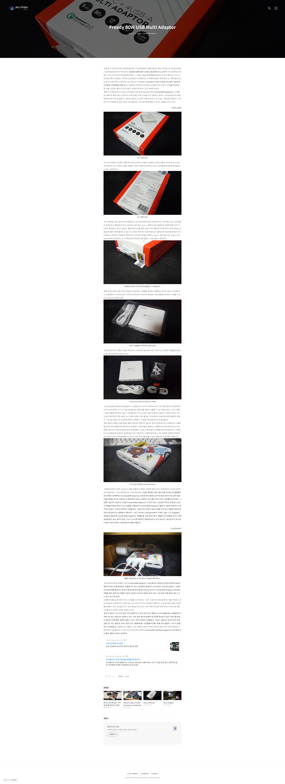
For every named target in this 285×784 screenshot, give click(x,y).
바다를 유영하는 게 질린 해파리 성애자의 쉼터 (122, 729)
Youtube (154, 773)
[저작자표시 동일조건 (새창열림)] (127, 676)
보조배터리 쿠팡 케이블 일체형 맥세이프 (123, 659)
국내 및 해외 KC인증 (114, 643)
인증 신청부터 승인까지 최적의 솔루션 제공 (122, 646)
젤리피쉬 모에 (113, 726)
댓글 (106, 718)
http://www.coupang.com (115, 656)
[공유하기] (110, 676)
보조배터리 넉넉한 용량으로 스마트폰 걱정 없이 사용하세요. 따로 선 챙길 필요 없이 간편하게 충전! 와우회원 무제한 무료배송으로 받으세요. (141, 663)
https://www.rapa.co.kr (114, 640)
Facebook (144, 773)
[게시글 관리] (113, 676)
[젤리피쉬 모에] (20, 8)
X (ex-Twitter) (132, 773)
